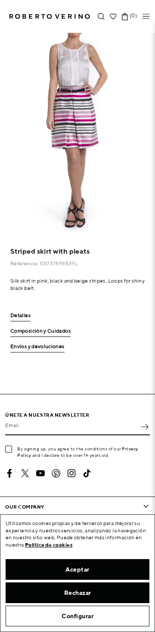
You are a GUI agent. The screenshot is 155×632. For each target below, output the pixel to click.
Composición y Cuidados (40, 331)
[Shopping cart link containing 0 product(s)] (125, 16)
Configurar (77, 616)
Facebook (9, 473)
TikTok (87, 473)
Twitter (25, 473)
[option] (77, 132)
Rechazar (77, 592)
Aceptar (77, 569)
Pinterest (56, 473)
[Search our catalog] (101, 16)
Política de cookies (49, 544)
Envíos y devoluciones (37, 346)
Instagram (71, 473)
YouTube (40, 473)
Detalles (20, 315)
